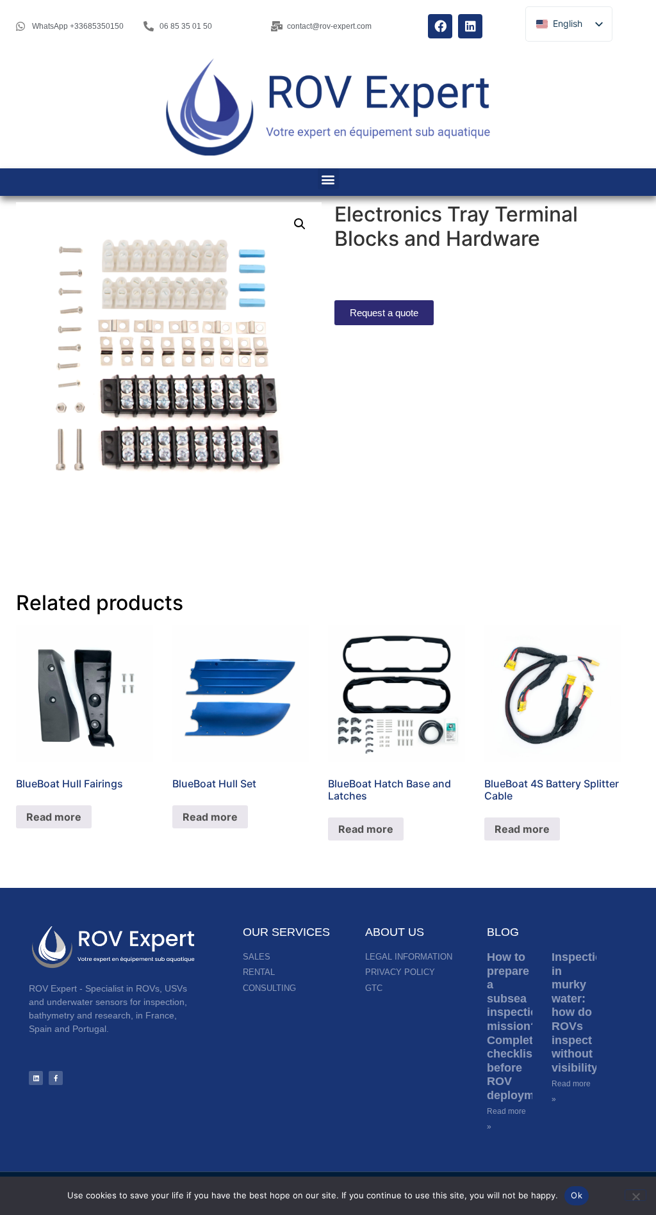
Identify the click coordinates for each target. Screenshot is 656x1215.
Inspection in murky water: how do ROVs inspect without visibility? (580, 1012)
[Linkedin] (470, 26)
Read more (53, 816)
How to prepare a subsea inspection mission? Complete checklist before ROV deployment (519, 1026)
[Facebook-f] (56, 1078)
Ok (576, 1195)
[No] (635, 1195)
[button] (328, 178)
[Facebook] (440, 26)
